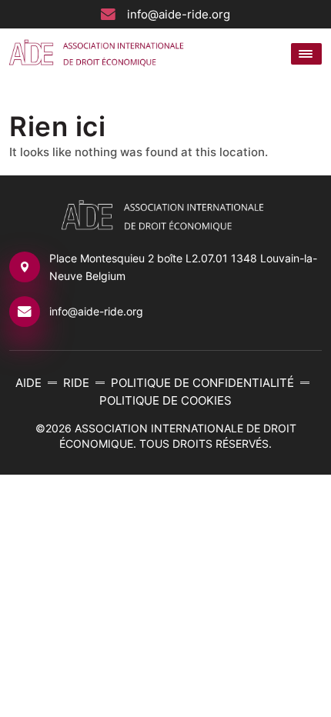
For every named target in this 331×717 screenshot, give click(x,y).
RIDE (76, 382)
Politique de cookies (165, 400)
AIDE (28, 382)
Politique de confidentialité (202, 382)
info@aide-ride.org (178, 14)
